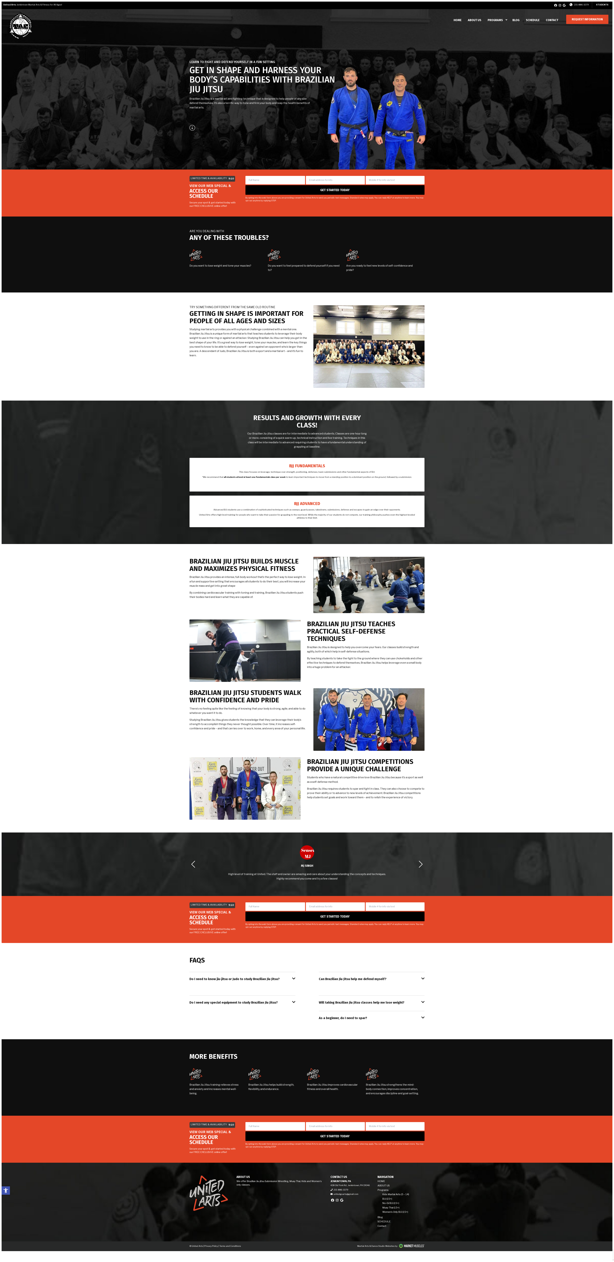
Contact (552, 20)
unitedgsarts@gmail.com (346, 1194)
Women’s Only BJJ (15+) (395, 1212)
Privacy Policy (211, 1246)
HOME (457, 20)
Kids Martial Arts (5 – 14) (395, 1194)
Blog (516, 20)
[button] (6, 1190)
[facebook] (555, 5)
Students (602, 4)
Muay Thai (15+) (390, 1207)
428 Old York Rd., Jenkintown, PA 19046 (350, 1185)
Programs (495, 20)
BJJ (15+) (387, 1198)
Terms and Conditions (230, 1246)
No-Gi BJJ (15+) (390, 1203)
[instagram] (560, 5)
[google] (564, 5)
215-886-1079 (581, 4)
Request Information (587, 19)
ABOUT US (474, 20)
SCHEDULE (532, 20)
